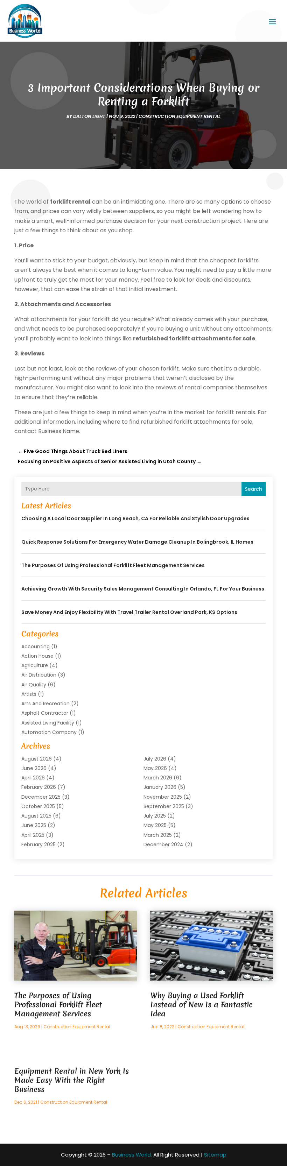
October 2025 (38, 806)
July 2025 (155, 815)
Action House (37, 655)
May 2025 (155, 825)
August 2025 (36, 815)
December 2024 (163, 844)
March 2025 (158, 835)
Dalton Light (89, 116)
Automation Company (49, 732)
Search (253, 489)
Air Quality (33, 684)
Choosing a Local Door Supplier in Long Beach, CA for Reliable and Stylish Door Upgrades (135, 518)
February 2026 (38, 787)
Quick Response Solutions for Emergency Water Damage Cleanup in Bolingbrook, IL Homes (137, 541)
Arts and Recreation (45, 703)
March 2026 (158, 777)
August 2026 (36, 758)
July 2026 (155, 758)
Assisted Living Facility (47, 722)
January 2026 (160, 787)
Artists (28, 694)
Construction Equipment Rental (179, 116)
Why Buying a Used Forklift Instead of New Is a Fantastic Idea (201, 1004)
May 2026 (155, 768)
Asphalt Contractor (44, 712)
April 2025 (32, 835)
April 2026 (33, 777)
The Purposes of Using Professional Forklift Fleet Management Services (113, 565)
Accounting (35, 646)
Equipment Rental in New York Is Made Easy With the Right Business (71, 1080)
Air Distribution (38, 674)
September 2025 (164, 806)
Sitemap (215, 1154)
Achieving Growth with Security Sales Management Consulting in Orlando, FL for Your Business (142, 588)
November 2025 (163, 796)
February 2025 (38, 844)
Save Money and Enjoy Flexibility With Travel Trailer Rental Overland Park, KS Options (129, 612)
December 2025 (41, 796)
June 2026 (34, 768)
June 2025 (33, 825)
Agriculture (34, 665)
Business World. (132, 1154)
